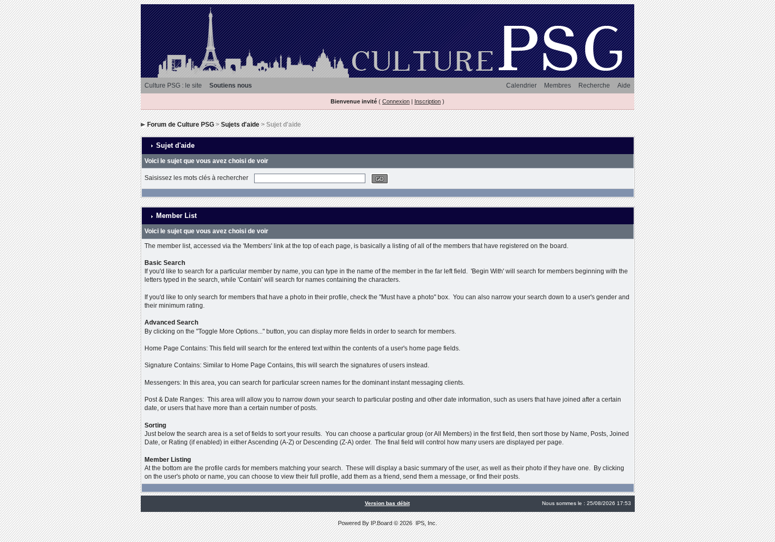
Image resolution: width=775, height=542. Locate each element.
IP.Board (381, 523)
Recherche (594, 85)
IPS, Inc (425, 523)
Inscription (427, 101)
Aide (624, 85)
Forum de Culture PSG (180, 124)
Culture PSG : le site (173, 85)
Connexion (396, 101)
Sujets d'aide (240, 124)
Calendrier (521, 85)
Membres (557, 85)
